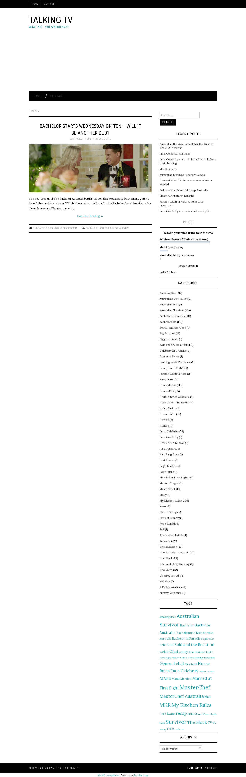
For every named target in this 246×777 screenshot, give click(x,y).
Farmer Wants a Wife (173, 373)
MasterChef (167, 489)
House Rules (167, 414)
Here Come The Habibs (175, 402)
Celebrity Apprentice (173, 350)
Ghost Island (191, 664)
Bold (170, 645)
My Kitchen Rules (171, 500)
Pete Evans (167, 713)
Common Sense (169, 356)
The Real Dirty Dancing (174, 564)
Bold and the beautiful (174, 345)
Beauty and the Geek (173, 327)
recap (181, 713)
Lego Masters (169, 466)
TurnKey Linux (141, 775)
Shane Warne (202, 713)
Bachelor (91, 228)
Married (186, 678)
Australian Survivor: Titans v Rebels (182, 174)
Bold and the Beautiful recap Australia (184, 190)
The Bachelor (41, 228)
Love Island (167, 471)
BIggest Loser (169, 339)
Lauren (202, 671)
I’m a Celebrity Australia (175, 153)
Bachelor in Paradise (173, 316)
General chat (168, 385)
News (163, 506)
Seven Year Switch (171, 535)
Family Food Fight (171, 368)
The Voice (166, 570)
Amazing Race (168, 293)
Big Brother (167, 333)
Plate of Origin (169, 512)
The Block (166, 558)
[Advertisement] (123, 62)
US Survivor (175, 729)
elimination (200, 652)
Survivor (165, 541)
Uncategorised (169, 575)
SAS (162, 529)
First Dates (167, 379)
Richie (191, 713)
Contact (49, 3)
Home (35, 3)
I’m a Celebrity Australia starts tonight (184, 211)
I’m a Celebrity (169, 437)
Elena (191, 652)
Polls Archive (168, 272)
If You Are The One (172, 443)
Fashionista (194, 768)
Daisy (183, 651)
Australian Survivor (172, 310)
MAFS (165, 678)
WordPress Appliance (108, 775)
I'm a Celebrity (184, 670)
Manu (176, 678)
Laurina (210, 671)
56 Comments (103, 138)
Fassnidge (198, 657)
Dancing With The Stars (175, 362)
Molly (163, 495)
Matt (208, 697)
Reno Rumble (168, 523)
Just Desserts (168, 448)
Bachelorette (168, 322)
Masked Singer (169, 483)
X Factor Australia (171, 587)
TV (210, 722)
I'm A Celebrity (169, 431)
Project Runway (170, 518)
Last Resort (167, 460)
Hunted (164, 425)
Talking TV (51, 19)
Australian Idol (169, 304)
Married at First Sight (174, 477)
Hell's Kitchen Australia (174, 396)
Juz (89, 138)
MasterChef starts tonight (177, 196)
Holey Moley (168, 408)
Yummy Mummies (171, 593)
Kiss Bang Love (169, 454)
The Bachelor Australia (63, 228)
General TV (167, 391)
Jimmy (125, 228)
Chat (173, 651)
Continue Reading (90, 216)
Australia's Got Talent (174, 298)
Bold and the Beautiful (194, 644)
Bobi (163, 645)
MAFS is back (168, 169)
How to (164, 420)
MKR (165, 705)
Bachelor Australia (109, 228)
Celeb (164, 652)
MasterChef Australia (182, 696)
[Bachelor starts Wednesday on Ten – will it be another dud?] (90, 168)
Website (165, 581)
